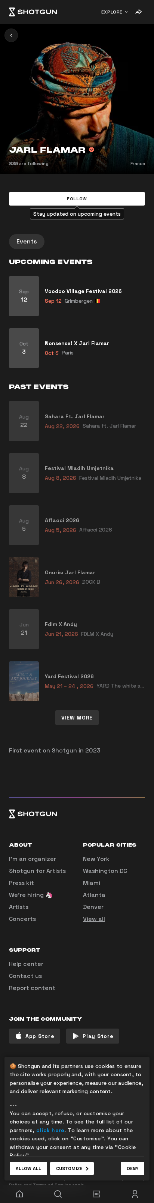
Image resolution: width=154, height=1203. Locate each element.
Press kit (21, 883)
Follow (77, 199)
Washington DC (105, 871)
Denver (93, 907)
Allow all (28, 1168)
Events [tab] (26, 241)
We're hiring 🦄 (31, 895)
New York (96, 859)
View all (94, 919)
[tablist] (77, 241)
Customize (69, 1168)
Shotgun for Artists (37, 871)
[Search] (57, 1194)
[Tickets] (96, 1194)
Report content (32, 988)
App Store (39, 1036)
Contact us (25, 976)
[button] (77, 199)
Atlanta (94, 895)
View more (77, 717)
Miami (91, 883)
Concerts (22, 919)
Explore (112, 12)
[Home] (33, 12)
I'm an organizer (32, 859)
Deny (132, 1168)
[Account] (135, 1194)
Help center (26, 964)
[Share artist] (138, 12)
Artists (18, 907)
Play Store (98, 1036)
